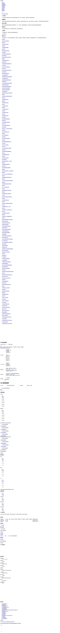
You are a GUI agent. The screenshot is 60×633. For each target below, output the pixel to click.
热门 (4, 422)
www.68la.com (4, 608)
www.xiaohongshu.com (5, 607)
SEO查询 (3, 3)
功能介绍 (7, 623)
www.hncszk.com (4, 603)
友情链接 (13, 623)
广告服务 (10, 623)
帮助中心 (16, 623)
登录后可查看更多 (3, 451)
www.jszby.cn (4, 606)
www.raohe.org (4, 617)
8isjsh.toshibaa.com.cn (5, 611)
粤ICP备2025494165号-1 (12, 368)
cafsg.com (3, 616)
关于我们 (1, 623)
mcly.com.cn (4, 613)
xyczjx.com (3, 614)
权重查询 (3, 4)
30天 (3, 396)
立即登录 (1, 532)
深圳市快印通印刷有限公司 (15, 373)
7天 (2, 395)
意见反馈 (19, 623)
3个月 (3, 397)
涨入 (8, 422)
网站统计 (3, 10)
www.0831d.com (4, 618)
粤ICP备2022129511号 (11, 621)
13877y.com (4, 604)
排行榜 (3, 8)
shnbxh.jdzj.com (4, 605)
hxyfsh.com (3, 610)
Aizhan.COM (6, 621)
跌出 (6, 422)
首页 (3, 2)
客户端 (3, 9)
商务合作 (4, 623)
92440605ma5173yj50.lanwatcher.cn (7, 615)
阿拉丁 (10, 422)
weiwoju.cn (3, 612)
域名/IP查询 (4, 5)
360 (4, 388)
